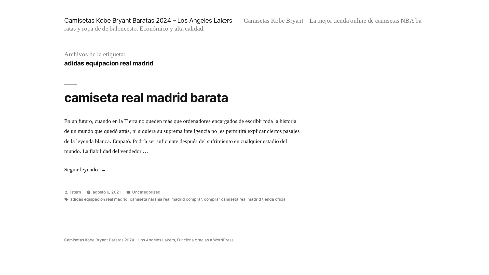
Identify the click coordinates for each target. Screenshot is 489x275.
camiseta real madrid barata (146, 97)
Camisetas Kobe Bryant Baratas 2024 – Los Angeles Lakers (148, 20)
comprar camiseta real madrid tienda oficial (245, 199)
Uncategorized (146, 192)
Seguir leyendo (85, 169)
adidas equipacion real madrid (99, 199)
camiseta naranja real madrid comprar (166, 199)
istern (75, 192)
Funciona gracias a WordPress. (206, 240)
